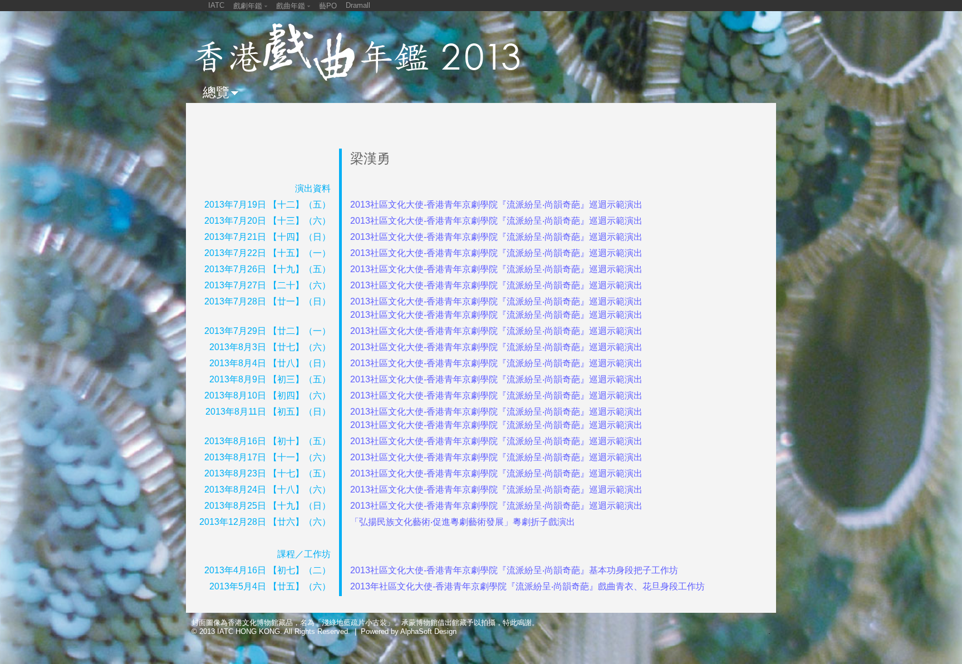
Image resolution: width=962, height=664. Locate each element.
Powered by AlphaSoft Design (409, 631)
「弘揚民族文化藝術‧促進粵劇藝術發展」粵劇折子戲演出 (462, 522)
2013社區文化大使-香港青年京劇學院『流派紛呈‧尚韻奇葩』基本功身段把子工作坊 (514, 570)
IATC (216, 5)
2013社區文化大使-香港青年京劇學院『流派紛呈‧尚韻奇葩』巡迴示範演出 (496, 204)
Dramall (358, 5)
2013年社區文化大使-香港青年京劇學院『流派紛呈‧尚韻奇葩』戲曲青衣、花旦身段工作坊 (527, 586)
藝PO (328, 6)
